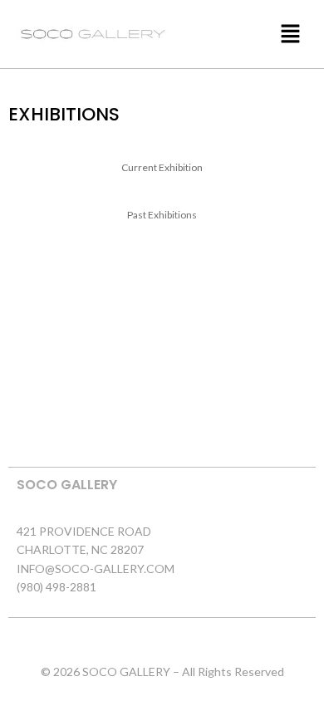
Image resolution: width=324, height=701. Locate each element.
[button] (247, 34)
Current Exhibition (162, 167)
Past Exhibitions (162, 214)
